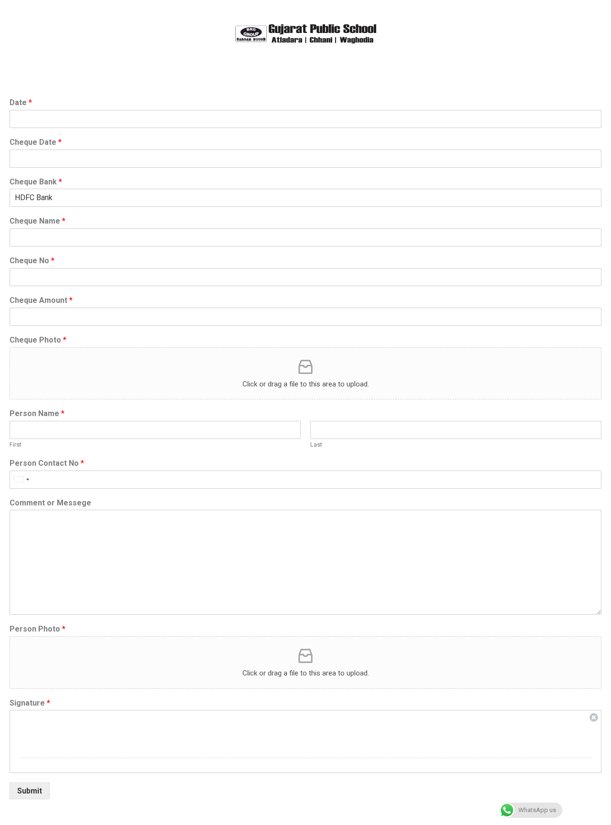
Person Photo (37, 628)
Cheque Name (37, 220)
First (15, 444)
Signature (30, 702)
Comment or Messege (50, 502)
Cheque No (32, 260)
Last (316, 444)
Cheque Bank (36, 181)
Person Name (37, 413)
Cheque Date (36, 142)
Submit (29, 790)
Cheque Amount (41, 300)
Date (21, 102)
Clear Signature (594, 717)
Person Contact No (47, 463)
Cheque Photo (38, 339)
